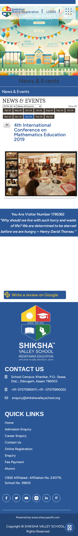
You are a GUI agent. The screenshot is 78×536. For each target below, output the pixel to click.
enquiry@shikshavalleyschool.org (36, 398)
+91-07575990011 (24, 389)
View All (72, 106)
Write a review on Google (35, 295)
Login (51, 12)
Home (9, 423)
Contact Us (13, 442)
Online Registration (25, 12)
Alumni (10, 468)
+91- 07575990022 (52, 389)
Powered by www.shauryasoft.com (38, 517)
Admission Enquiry (18, 429)
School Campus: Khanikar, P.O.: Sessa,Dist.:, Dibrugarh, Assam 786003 (38, 379)
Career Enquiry (16, 436)
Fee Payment (14, 462)
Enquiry (10, 455)
